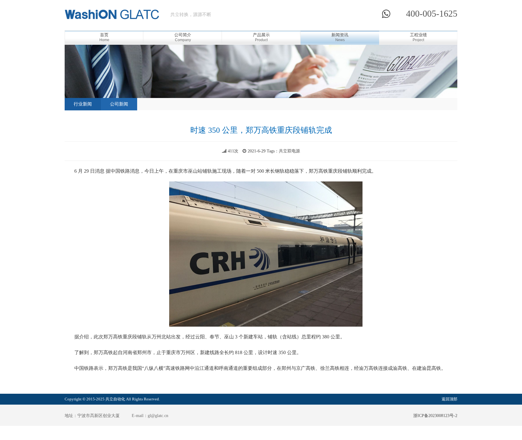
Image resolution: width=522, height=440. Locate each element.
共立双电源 (289, 151)
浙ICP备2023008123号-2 (435, 415)
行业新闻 (83, 104)
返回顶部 (449, 399)
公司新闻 (119, 104)
